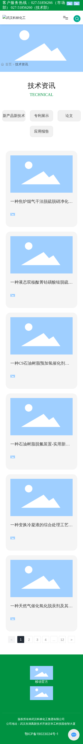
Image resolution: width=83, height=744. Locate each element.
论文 (69, 116)
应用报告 (41, 131)
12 (62, 640)
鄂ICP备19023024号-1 (41, 734)
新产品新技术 (14, 116)
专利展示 (41, 116)
